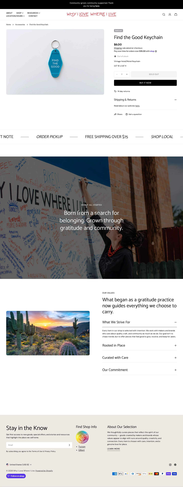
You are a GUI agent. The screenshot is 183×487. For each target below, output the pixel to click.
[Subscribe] (69, 445)
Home (8, 24)
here (137, 106)
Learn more (113, 449)
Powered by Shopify (44, 471)
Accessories (20, 24)
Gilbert (81, 450)
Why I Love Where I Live (24, 471)
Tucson (81, 447)
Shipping (118, 48)
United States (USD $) (19, 464)
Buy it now (145, 83)
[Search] (163, 14)
